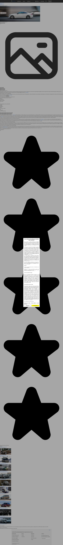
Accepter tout (35, 305)
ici (32, 254)
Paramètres (27, 305)
